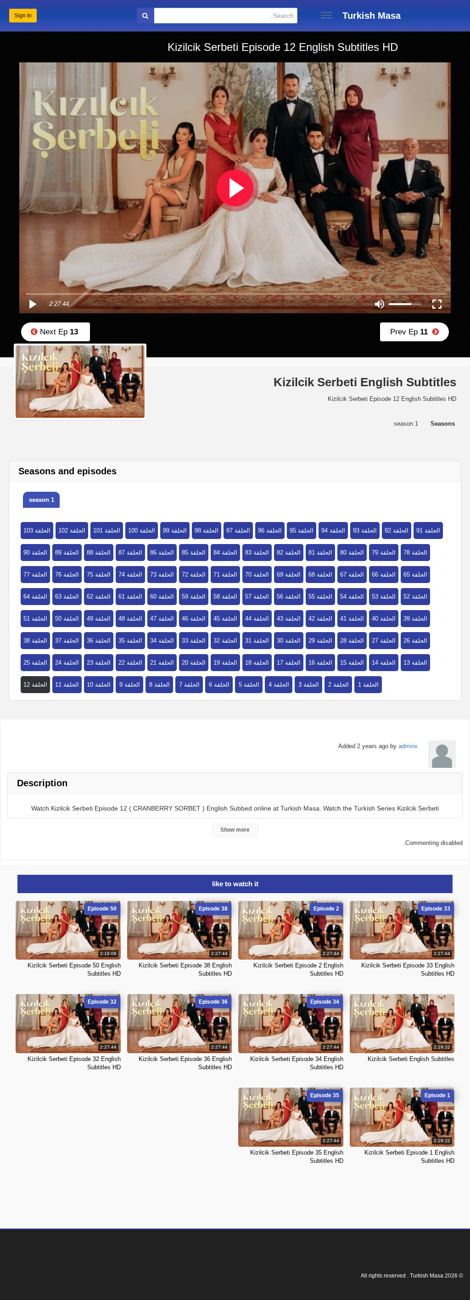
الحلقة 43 (289, 618)
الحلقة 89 (67, 552)
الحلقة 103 (36, 530)
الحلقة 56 (289, 596)
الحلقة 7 (189, 684)
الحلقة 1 (368, 684)
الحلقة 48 (130, 618)
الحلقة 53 (384, 596)
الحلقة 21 (162, 662)
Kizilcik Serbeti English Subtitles (411, 1059)
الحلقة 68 (320, 574)
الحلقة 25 (35, 662)
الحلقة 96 (270, 530)
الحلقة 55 (320, 596)
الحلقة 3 (308, 684)
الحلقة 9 (129, 684)
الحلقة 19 (225, 662)
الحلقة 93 (365, 530)
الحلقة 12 (35, 684)
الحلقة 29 (320, 640)
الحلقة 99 (175, 530)
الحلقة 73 (162, 574)
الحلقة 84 (225, 552)
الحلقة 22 (130, 662)
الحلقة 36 (99, 640)
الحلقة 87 (130, 552)
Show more (235, 830)
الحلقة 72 (194, 574)
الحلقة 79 (384, 552)
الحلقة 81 (320, 552)
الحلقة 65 (415, 574)
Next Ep (58, 332)
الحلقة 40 (384, 618)
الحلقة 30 (289, 640)
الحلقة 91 (428, 530)
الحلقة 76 (67, 574)
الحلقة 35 (130, 640)
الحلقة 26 (415, 640)
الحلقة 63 (67, 596)
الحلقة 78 (415, 552)
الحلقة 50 (67, 618)
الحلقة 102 (71, 530)
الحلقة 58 (225, 596)
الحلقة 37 (67, 640)
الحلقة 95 (301, 530)
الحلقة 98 (206, 530)
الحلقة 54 (352, 596)
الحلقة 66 (384, 574)
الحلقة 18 (257, 662)
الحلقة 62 (99, 596)
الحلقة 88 (99, 552)
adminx (408, 746)
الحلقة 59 (194, 596)
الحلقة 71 (225, 574)
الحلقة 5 (249, 684)
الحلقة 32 (225, 640)
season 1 (41, 499)
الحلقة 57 (257, 596)
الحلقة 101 (106, 530)
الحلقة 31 (257, 640)
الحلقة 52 (415, 596)
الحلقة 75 (99, 574)
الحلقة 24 (67, 662)
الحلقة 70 (257, 574)
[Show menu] (326, 15)
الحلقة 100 (141, 530)
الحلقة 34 (162, 640)
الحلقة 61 (130, 596)
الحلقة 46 (194, 618)
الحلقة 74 (130, 574)
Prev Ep (411, 332)
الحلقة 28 (352, 640)
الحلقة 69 (289, 574)
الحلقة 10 (99, 684)
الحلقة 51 (35, 618)
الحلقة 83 (257, 552)
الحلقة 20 (194, 662)
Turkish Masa (371, 16)
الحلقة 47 (162, 618)
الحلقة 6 (219, 684)
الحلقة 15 (352, 662)
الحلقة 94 (333, 530)
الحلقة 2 (338, 684)
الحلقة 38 (35, 640)
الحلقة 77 (35, 574)
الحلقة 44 (257, 618)
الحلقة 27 (384, 640)
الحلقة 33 (194, 640)
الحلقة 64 (35, 596)
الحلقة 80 (352, 552)
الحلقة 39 (415, 618)
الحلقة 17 (289, 662)
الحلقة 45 (225, 618)
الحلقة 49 (99, 618)
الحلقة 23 (99, 662)
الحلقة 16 (320, 662)
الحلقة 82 (289, 552)
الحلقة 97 (238, 530)
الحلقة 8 (159, 684)
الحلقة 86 (162, 552)
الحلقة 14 (384, 662)
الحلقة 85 (194, 552)
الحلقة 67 (352, 574)
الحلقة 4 (279, 684)
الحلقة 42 (320, 618)
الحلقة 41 (352, 618)
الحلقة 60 (162, 596)
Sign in (23, 15)
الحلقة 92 (396, 530)
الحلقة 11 (67, 684)
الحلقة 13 (415, 662)
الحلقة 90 (35, 552)
